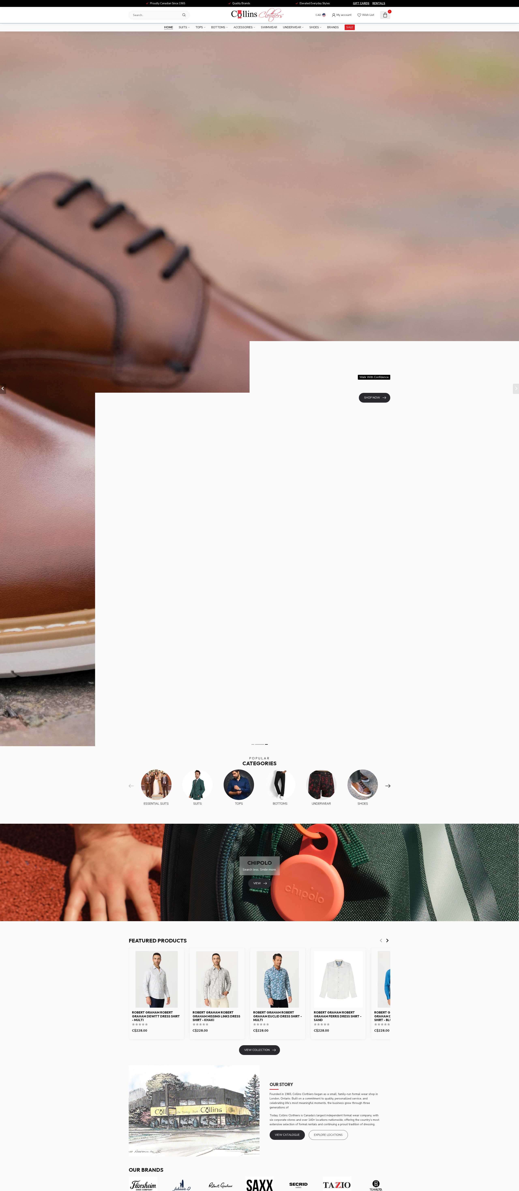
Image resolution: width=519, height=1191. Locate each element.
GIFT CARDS (361, 3)
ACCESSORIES (243, 27)
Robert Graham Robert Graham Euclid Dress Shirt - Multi (277, 1016)
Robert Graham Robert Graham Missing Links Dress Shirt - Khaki (216, 1016)
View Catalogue (287, 1135)
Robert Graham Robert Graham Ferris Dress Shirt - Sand (337, 1016)
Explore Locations (328, 1135)
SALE (349, 27)
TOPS (199, 27)
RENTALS (378, 3)
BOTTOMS (218, 27)
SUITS (183, 27)
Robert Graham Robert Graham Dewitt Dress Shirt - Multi (156, 1016)
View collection (257, 1050)
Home (168, 27)
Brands (333, 27)
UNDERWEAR (292, 27)
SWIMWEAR (269, 27)
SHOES (314, 27)
